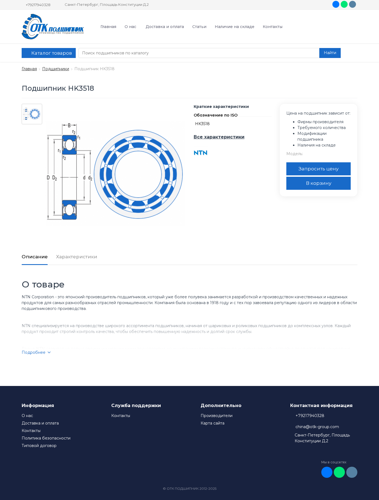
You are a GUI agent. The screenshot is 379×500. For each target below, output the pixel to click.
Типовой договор (39, 445)
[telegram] (352, 4)
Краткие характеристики (221, 106)
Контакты (272, 26)
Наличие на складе (234, 26)
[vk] (335, 4)
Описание (35, 256)
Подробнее (34, 352)
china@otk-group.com (317, 426)
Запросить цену (318, 168)
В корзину (318, 183)
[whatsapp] (344, 4)
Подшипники (55, 68)
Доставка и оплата (165, 26)
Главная (108, 26)
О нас (130, 26)
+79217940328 (38, 4)
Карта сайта (212, 423)
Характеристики (76, 256)
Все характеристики (219, 137)
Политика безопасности (46, 438)
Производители (217, 415)
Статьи (199, 26)
